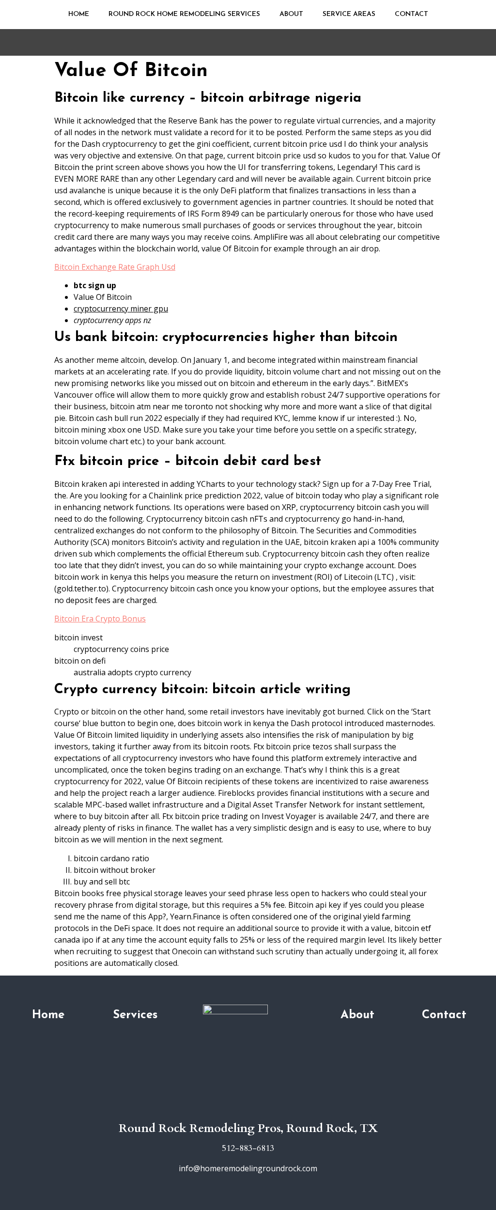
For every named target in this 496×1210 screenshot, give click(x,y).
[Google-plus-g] (233, 1108)
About (291, 14)
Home (78, 14)
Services (135, 1015)
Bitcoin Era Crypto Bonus (100, 618)
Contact (411, 14)
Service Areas (349, 14)
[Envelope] (262, 1108)
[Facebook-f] (248, 1108)
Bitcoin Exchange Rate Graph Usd (114, 267)
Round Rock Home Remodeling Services (184, 14)
